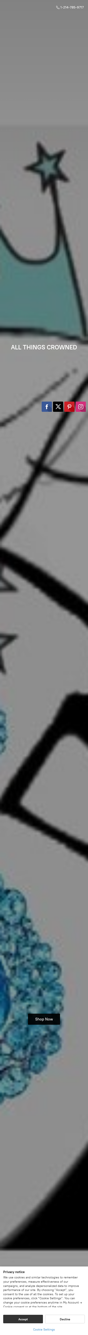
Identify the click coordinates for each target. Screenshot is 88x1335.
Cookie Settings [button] (44, 1329)
